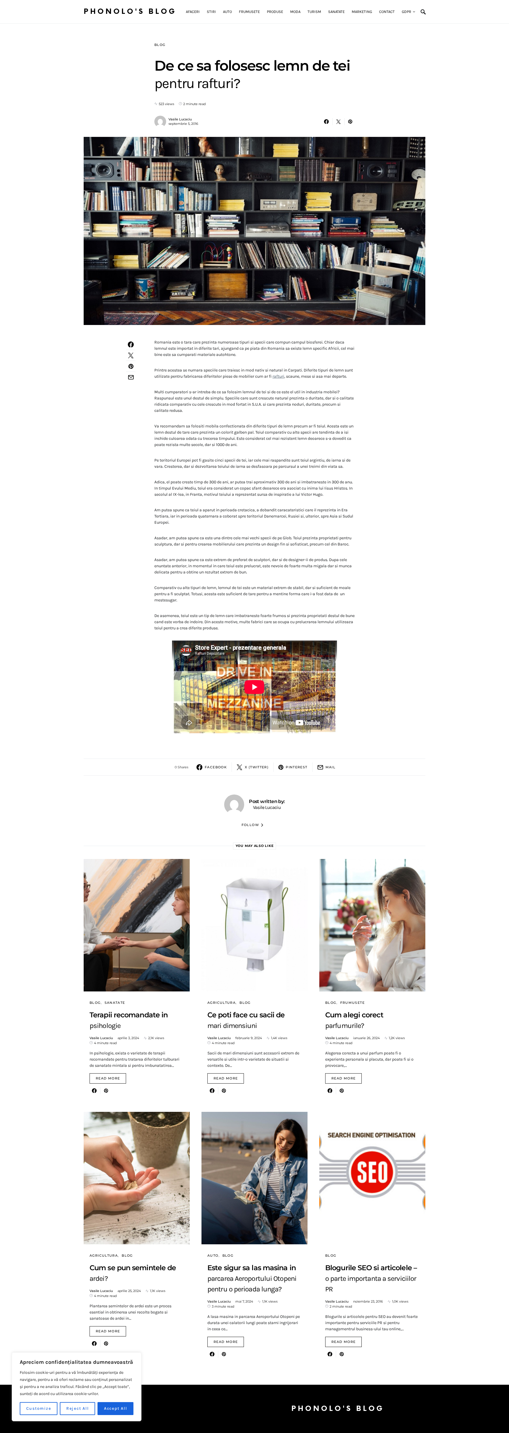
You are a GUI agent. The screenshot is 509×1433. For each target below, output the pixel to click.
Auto (213, 1255)
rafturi (278, 376)
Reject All (77, 1408)
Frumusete (352, 1003)
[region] (76, 1386)
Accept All (115, 1408)
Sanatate (115, 1003)
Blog (160, 45)
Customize (38, 1408)
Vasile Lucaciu (180, 119)
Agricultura (221, 1003)
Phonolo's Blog (130, 11)
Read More (108, 1078)
